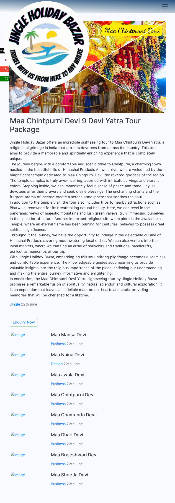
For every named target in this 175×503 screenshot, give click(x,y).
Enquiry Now (24, 322)
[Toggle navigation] (165, 6)
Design (57, 363)
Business (58, 343)
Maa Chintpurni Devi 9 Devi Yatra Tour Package (75, 125)
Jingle (15, 304)
